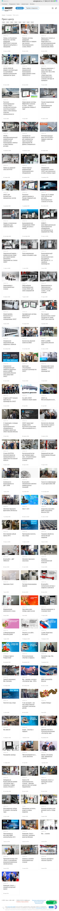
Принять (51, 907)
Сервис (18, 4)
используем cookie (11, 906)
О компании (4, 4)
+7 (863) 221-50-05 (48, 1)
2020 (28, 22)
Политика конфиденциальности (39, 900)
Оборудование (12, 4)
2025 (8, 22)
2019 (32, 22)
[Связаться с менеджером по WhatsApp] (55, 1)
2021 (24, 22)
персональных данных (41, 907)
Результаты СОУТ (39, 903)
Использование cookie (39, 901)
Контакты (32, 4)
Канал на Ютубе (24, 901)
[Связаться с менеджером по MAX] (56, 1)
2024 (12, 22)
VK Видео (18, 901)
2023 (16, 22)
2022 (20, 22)
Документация (25, 4)
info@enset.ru (27, 900)
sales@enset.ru (37, 1)
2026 (4, 22)
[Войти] (56, 8)
